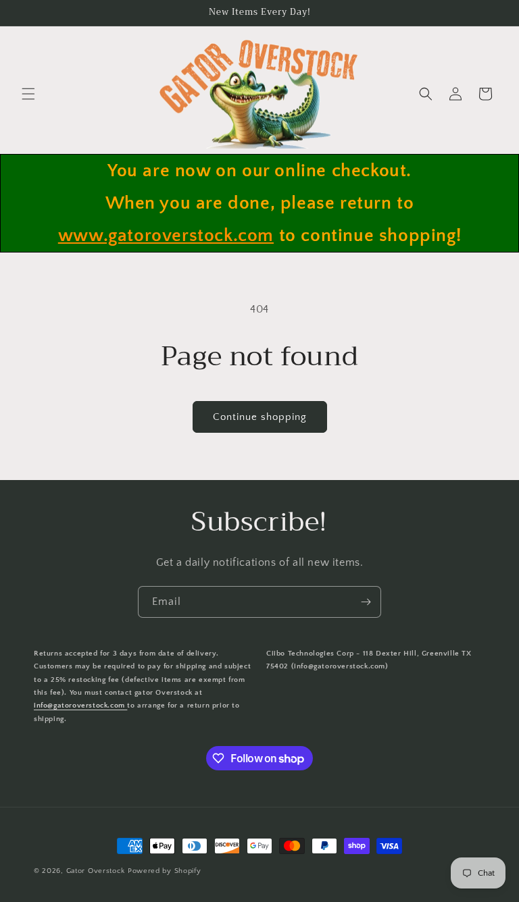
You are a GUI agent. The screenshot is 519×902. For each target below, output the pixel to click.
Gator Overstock (96, 871)
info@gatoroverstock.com (80, 705)
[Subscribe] (365, 602)
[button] (28, 94)
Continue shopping (260, 417)
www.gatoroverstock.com (166, 236)
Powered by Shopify (164, 871)
